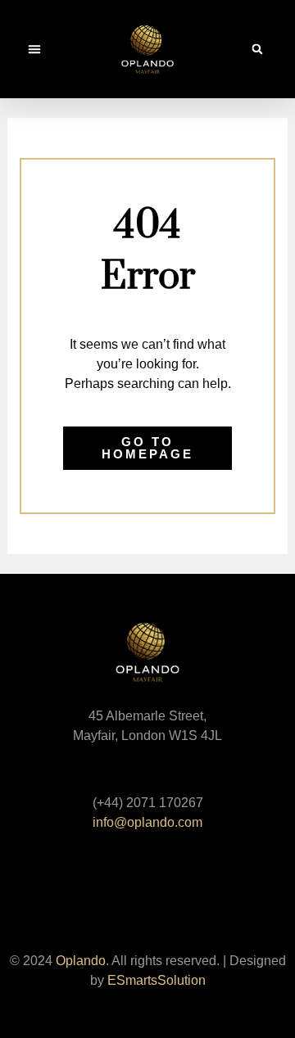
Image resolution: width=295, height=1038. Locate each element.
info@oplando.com (147, 822)
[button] (34, 49)
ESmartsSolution (156, 980)
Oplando (81, 961)
